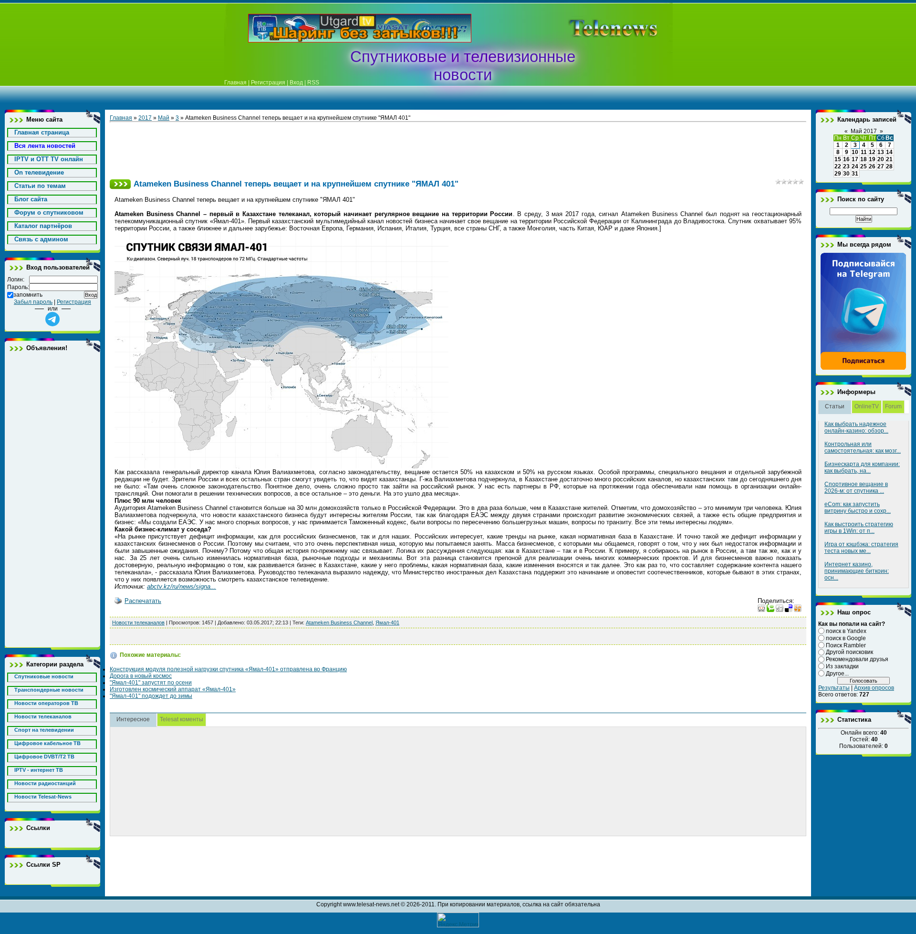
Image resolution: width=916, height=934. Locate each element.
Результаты (834, 688)
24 (855, 166)
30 (846, 173)
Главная (235, 82)
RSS (313, 82)
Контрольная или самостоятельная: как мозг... (862, 447)
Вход (296, 82)
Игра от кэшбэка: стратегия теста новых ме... (861, 547)
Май (163, 117)
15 (837, 159)
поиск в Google (846, 638)
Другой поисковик (849, 652)
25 (863, 166)
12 (872, 152)
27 (880, 166)
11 (864, 152)
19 (872, 159)
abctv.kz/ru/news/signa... (181, 586)
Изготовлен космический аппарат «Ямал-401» (173, 689)
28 (889, 166)
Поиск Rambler (846, 645)
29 (837, 173)
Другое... (837, 673)
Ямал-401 (387, 622)
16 (846, 159)
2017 (145, 117)
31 (855, 173)
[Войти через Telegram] (52, 319)
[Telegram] (863, 368)
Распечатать (143, 600)
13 (880, 152)
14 (889, 152)
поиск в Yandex (846, 631)
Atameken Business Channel (339, 622)
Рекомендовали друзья (857, 659)
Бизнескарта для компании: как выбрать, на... (862, 467)
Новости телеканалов (138, 622)
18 (863, 159)
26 (872, 166)
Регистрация (268, 82)
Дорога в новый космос (141, 676)
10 (855, 152)
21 (889, 159)
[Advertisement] (598, 28)
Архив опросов (874, 688)
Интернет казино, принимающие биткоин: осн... (856, 571)
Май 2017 (864, 131)
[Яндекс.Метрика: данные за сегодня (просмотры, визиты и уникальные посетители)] (458, 920)
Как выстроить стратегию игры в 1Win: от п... (858, 527)
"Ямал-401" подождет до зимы (151, 696)
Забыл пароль (33, 302)
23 (846, 166)
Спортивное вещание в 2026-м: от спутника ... (856, 487)
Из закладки (842, 666)
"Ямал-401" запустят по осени (151, 682)
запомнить (27, 294)
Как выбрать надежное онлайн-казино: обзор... (856, 427)
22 (837, 166)
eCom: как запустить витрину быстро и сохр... (857, 507)
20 (880, 159)
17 (855, 159)
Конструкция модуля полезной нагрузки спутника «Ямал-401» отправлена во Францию (228, 669)
